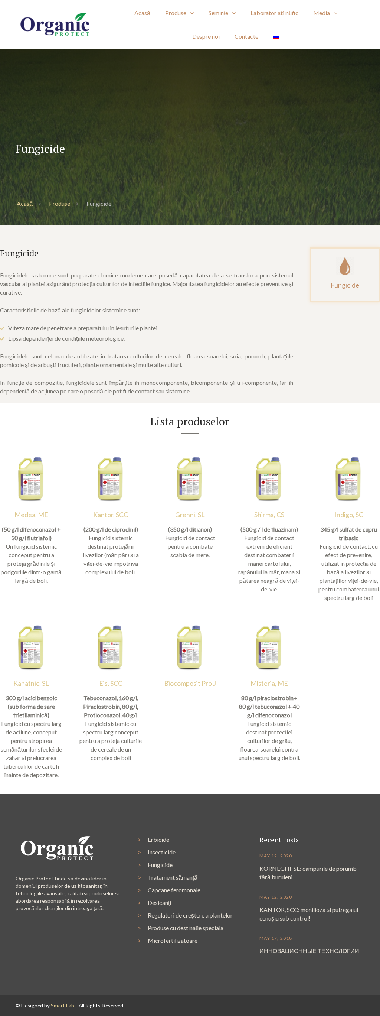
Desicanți (159, 902)
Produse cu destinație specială (186, 927)
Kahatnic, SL (31, 683)
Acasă (25, 203)
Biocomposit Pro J (190, 683)
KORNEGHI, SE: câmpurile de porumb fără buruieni (308, 872)
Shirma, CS (269, 514)
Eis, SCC (110, 683)
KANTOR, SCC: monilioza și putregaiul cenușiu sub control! (308, 914)
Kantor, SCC (110, 514)
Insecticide (162, 852)
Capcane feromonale (174, 889)
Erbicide (158, 839)
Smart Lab (62, 1005)
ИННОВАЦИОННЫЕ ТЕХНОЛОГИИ (309, 950)
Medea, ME (31, 514)
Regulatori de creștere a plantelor (190, 915)
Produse (59, 203)
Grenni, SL (190, 514)
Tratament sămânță (172, 877)
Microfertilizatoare (172, 940)
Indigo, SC (348, 514)
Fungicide (160, 864)
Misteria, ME (269, 683)
